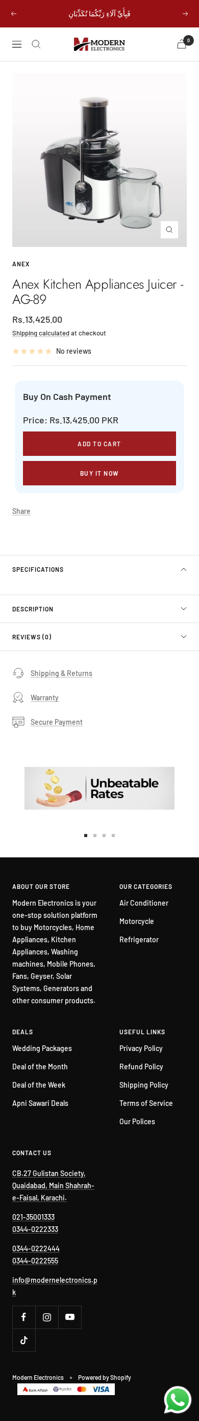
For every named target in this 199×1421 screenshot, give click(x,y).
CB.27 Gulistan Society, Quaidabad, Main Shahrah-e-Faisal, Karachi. (53, 1185)
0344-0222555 (35, 1260)
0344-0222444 (36, 1248)
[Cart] (182, 44)
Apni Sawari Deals (40, 1103)
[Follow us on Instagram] (46, 1317)
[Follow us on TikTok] (23, 1340)
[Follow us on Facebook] (23, 1317)
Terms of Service (146, 1103)
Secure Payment (57, 722)
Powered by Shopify (104, 1377)
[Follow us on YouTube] (69, 1317)
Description (33, 608)
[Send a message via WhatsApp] (178, 1400)
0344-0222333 (35, 1229)
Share (21, 511)
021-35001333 (33, 1217)
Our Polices (137, 1121)
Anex (21, 263)
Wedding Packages (42, 1048)
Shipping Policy (143, 1084)
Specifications (38, 569)
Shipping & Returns (61, 673)
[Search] (36, 44)
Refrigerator (139, 939)
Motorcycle (136, 921)
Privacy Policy (141, 1048)
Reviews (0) (32, 636)
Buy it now (99, 473)
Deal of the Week (38, 1084)
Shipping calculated (40, 333)
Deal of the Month (40, 1066)
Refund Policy (141, 1066)
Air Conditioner (143, 903)
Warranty (45, 697)
